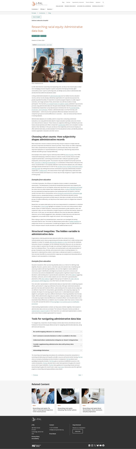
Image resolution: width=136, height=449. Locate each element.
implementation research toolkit (40, 311)
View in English (36, 17)
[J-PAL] (39, 3)
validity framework (74, 221)
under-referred (75, 279)
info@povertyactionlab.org (56, 430)
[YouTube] (101, 445)
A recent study (44, 206)
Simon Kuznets (70, 154)
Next (80, 375)
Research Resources (70, 6)
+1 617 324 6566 (53, 428)
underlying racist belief (76, 187)
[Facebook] (103, 445)
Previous (35, 375)
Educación (43, 36)
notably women (43, 170)
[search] (103, 2)
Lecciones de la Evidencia (84, 6)
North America (35, 36)
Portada (34, 13)
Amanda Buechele (41, 44)
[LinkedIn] (89, 445)
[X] (95, 445)
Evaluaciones (59, 6)
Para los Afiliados (90, 2)
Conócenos (35, 9)
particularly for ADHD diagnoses (40, 281)
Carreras (68, 2)
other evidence (45, 279)
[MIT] (36, 445)
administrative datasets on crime (58, 242)
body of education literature (73, 189)
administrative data (55, 96)
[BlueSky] (98, 445)
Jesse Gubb (49, 44)
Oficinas (42, 9)
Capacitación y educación (78, 2)
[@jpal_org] (92, 445)
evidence (73, 275)
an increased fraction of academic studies (57, 104)
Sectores (49, 9)
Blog (63, 2)
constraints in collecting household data (45, 162)
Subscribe (77, 431)
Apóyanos (98, 2)
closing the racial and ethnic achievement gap (70, 193)
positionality (62, 125)
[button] (57, 331)
